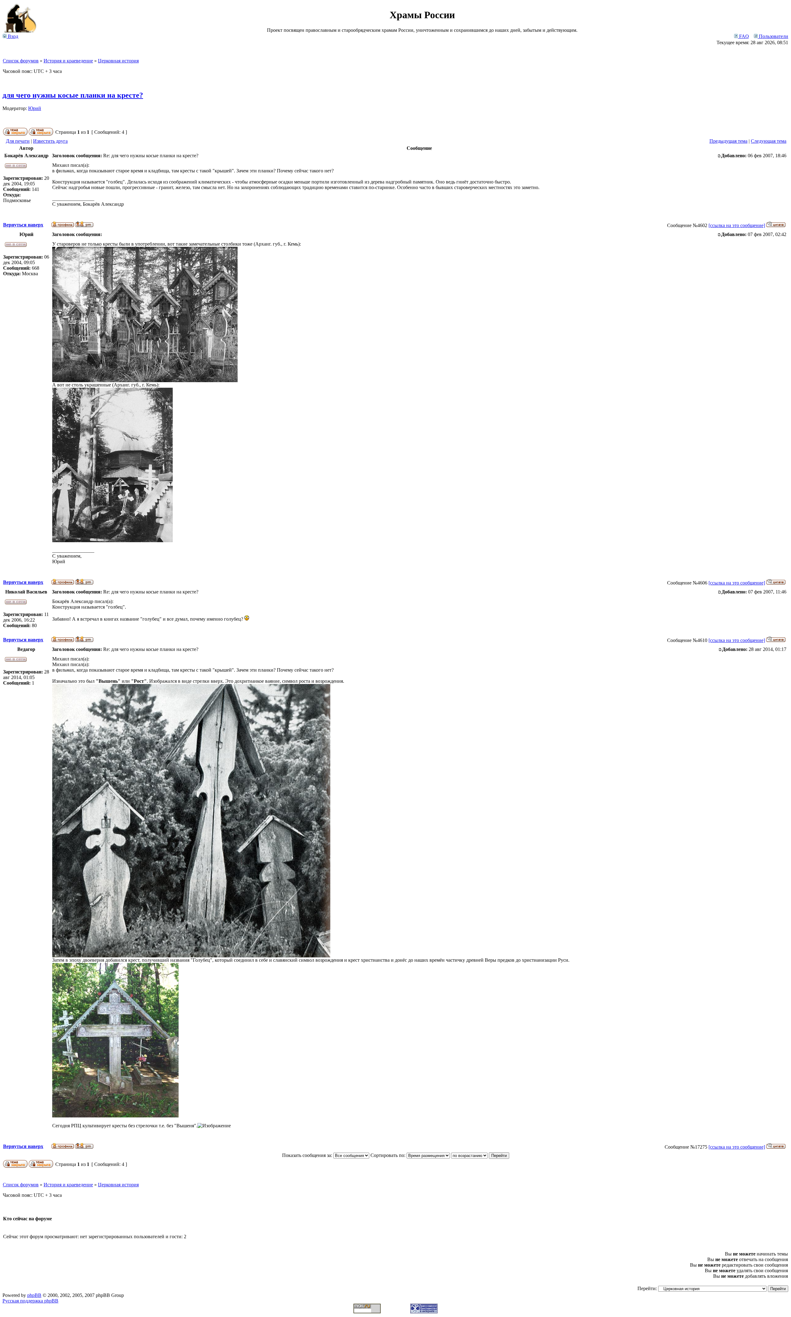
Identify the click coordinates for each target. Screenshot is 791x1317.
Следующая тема (768, 141)
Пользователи (773, 36)
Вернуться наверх (23, 224)
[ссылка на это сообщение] (737, 225)
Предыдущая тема (728, 141)
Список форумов (21, 60)
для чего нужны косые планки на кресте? (72, 95)
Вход (12, 36)
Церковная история (118, 60)
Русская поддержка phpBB (30, 1300)
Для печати (18, 141)
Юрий (34, 108)
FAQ (743, 36)
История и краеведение (68, 60)
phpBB (34, 1295)
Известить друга (50, 141)
